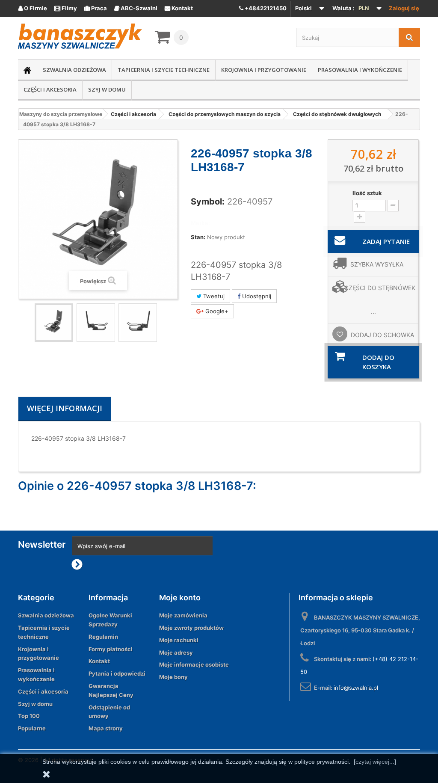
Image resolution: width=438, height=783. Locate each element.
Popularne (32, 728)
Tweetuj (213, 296)
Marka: (200, 222)
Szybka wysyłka (376, 264)
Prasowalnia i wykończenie (360, 70)
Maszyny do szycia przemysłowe (60, 114)
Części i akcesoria (50, 89)
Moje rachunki (178, 640)
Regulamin (103, 636)
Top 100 (29, 715)
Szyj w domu (107, 89)
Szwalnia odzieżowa (74, 70)
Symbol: (208, 201)
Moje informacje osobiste (194, 664)
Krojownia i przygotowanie (263, 70)
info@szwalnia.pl (356, 687)
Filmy (65, 8)
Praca (95, 8)
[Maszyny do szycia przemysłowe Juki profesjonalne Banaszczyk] (80, 36)
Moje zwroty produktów (191, 627)
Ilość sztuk (367, 193)
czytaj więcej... (374, 761)
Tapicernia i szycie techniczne (164, 70)
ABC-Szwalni (135, 8)
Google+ (216, 311)
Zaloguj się (404, 8)
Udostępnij (255, 296)
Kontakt (179, 8)
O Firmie (32, 8)
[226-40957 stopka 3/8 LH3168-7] (54, 322)
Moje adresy (176, 652)
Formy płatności (111, 649)
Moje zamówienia (183, 615)
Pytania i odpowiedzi (117, 673)
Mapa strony (106, 728)
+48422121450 (265, 8)
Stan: (198, 237)
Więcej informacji (64, 408)
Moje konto (180, 597)
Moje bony (173, 676)
